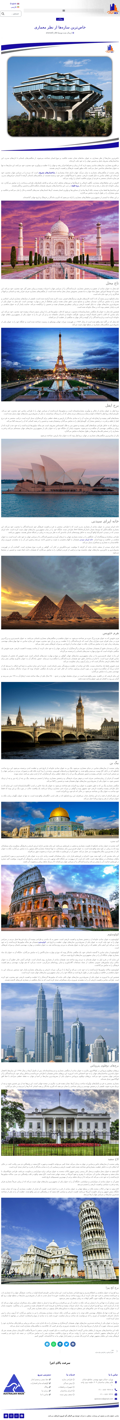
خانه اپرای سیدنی (86, 540)
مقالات (60, 19)
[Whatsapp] (16, 1416)
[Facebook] (21, 1416)
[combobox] (13, 14)
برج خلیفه (75, 186)
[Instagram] (11, 1416)
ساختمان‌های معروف (46, 173)
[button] (64, 11)
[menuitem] (14, 3)
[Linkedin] (6, 1416)
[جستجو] (3, 14)
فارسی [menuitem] (13, 7)
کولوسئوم (42, 942)
